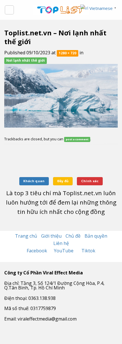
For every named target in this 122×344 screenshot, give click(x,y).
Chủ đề (73, 236)
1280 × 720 (67, 53)
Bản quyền (96, 236)
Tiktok (88, 251)
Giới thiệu (51, 236)
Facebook (37, 251)
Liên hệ (61, 243)
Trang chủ (26, 236)
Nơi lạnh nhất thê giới (25, 60)
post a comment (77, 139)
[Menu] (9, 9)
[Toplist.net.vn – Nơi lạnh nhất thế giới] (61, 95)
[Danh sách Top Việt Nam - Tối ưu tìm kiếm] (61, 10)
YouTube (64, 251)
